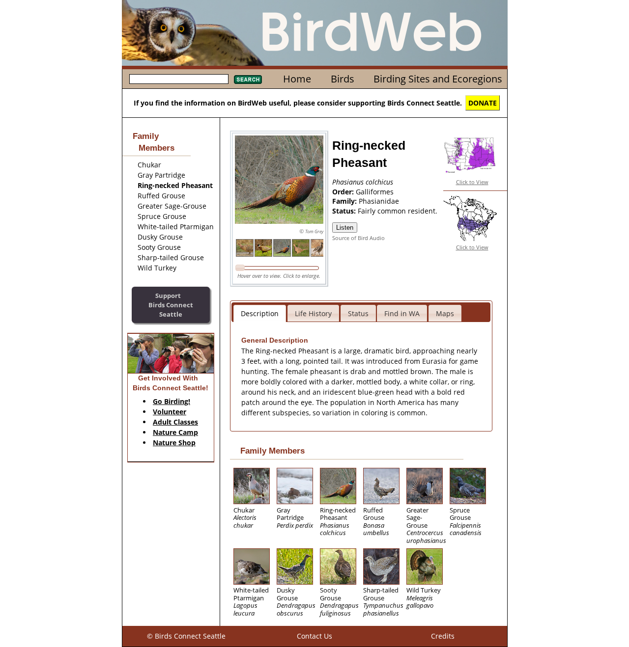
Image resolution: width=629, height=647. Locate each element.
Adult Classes (175, 422)
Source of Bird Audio (358, 238)
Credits (443, 636)
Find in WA (402, 313)
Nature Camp (175, 432)
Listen (344, 227)
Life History (313, 313)
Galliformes (375, 191)
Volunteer (169, 411)
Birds (342, 78)
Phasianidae (379, 201)
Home (297, 78)
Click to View (472, 182)
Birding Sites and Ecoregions (437, 78)
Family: (345, 201)
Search (248, 79)
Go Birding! (171, 401)
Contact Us (314, 636)
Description (260, 313)
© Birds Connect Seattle (186, 636)
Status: (345, 211)
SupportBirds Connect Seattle (170, 304)
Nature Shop (174, 442)
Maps (445, 313)
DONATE (482, 103)
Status (358, 313)
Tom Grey (314, 231)
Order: (344, 191)
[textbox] (179, 79)
